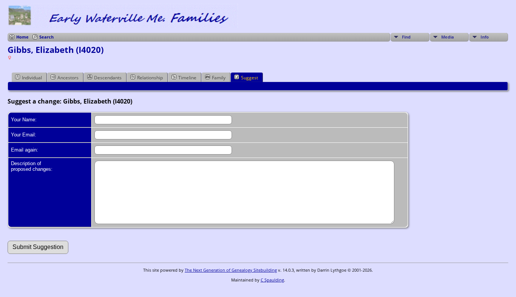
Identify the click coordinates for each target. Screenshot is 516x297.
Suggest (249, 77)
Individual (32, 77)
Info (484, 37)
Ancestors (68, 77)
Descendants (108, 77)
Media (447, 37)
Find (406, 37)
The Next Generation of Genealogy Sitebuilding (231, 270)
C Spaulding (272, 280)
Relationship (150, 77)
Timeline (187, 77)
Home (22, 37)
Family (219, 77)
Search (46, 37)
